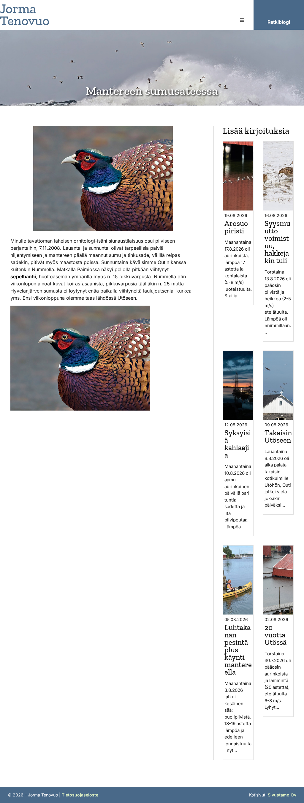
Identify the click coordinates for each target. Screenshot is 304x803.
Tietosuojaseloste (80, 794)
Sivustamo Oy (282, 794)
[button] (242, 20)
